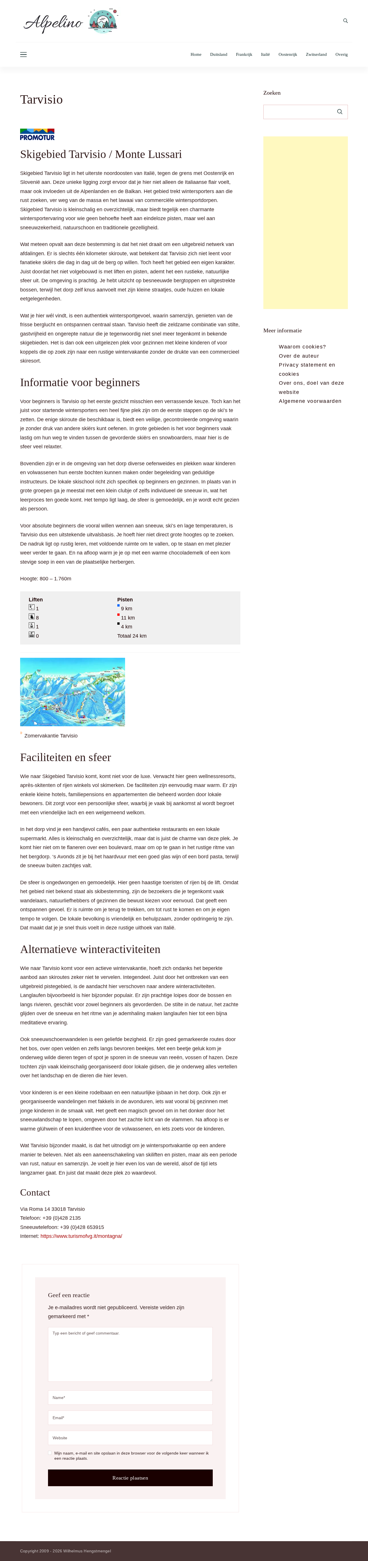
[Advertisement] (305, 222)
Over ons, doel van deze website (311, 387)
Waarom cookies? (302, 347)
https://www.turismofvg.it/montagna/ (81, 1236)
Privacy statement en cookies (307, 369)
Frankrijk (244, 54)
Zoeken (272, 93)
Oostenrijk (288, 54)
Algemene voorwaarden (310, 401)
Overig (342, 54)
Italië (265, 54)
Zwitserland (316, 54)
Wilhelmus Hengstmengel (87, 1551)
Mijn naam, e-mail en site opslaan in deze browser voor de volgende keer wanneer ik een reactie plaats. (131, 1456)
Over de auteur (299, 356)
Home (196, 54)
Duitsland (218, 54)
